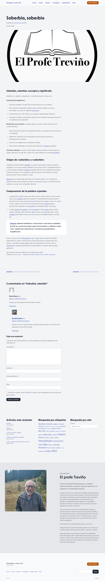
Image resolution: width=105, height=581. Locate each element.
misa (44, 444)
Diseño (97, 578)
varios (74, 2)
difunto (58, 428)
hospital (54, 435)
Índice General (92, 2)
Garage (8, 428)
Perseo (48, 448)
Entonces (13, 223)
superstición (31, 206)
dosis (47, 431)
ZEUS (54, 450)
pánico (63, 447)
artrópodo (52, 426)
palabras (46, 146)
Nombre (9, 368)
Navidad (42, 447)
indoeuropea (26, 238)
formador (17, 209)
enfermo (52, 431)
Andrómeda (47, 426)
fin (45, 181)
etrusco (63, 431)
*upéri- (37, 238)
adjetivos (25, 209)
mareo (56, 437)
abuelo (50, 424)
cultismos (47, 2)
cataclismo (62, 426)
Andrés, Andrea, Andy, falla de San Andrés (17, 441)
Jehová (41, 437)
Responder (12, 306)
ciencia (41, 2)
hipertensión (10, 245)
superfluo (46, 204)
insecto (62, 434)
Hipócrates (47, 434)
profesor (58, 448)
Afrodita (61, 424)
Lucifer (52, 437)
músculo (56, 445)
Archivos (72, 423)
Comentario (10, 347)
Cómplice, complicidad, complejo (15, 437)
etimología (58, 431)
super (41, 254)
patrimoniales (66, 2)
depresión (49, 428)
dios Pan (41, 431)
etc (55, 206)
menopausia (45, 440)
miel (40, 445)
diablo (54, 428)
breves (34, 2)
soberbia (31, 254)
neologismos (56, 2)
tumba (48, 451)
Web (7, 384)
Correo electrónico (12, 376)
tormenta (41, 451)
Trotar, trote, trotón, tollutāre (13, 432)
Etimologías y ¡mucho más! (13, 2)
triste (33, 212)
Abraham (42, 424)
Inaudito (8, 423)
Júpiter (47, 437)
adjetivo (55, 424)
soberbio (37, 254)
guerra (40, 435)
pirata (53, 448)
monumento (35, 110)
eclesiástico (56, 152)
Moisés (50, 445)
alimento (41, 426)
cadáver (56, 426)
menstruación (58, 441)
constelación (42, 428)
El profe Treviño (17, 318)
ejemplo (36, 209)
